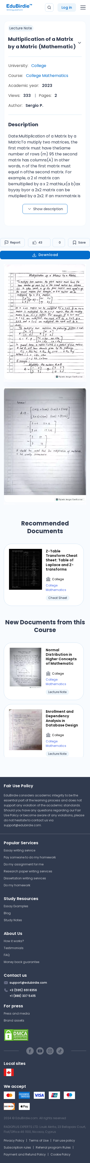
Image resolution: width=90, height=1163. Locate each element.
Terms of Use (38, 1140)
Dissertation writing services (25, 878)
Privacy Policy (14, 1140)
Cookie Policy (60, 1154)
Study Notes (13, 920)
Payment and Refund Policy (25, 1154)
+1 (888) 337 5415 (23, 996)
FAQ (7, 955)
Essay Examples (16, 906)
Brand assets (14, 1020)
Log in (67, 7)
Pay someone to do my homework (30, 857)
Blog (7, 913)
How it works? (14, 941)
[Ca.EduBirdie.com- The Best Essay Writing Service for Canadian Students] (9, 1075)
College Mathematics (47, 75)
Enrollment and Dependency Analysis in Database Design (62, 718)
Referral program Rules (53, 1147)
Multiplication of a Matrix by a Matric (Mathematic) (42, 43)
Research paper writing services (28, 871)
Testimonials (14, 948)
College (38, 65)
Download (48, 254)
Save (82, 242)
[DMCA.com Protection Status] (45, 1035)
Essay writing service (19, 850)
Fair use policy (64, 1140)
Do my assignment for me (24, 864)
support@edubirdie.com (22, 825)
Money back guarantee (21, 962)
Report (15, 242)
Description (23, 124)
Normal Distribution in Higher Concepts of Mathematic (61, 657)
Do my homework (17, 885)
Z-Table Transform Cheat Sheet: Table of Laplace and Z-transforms (62, 560)
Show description (48, 208)
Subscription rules (17, 1147)
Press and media (17, 1013)
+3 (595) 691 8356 (23, 990)
